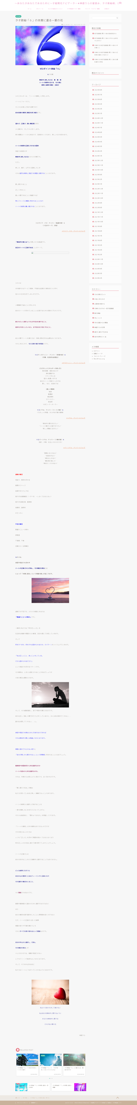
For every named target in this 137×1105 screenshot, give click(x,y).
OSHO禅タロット (100, 294)
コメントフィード (100, 356)
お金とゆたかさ (99, 299)
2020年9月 (98, 269)
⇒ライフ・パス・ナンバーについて (73, 231)
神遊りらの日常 (99, 327)
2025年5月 (98, 104)
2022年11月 (98, 193)
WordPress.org (99, 359)
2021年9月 (98, 226)
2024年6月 (98, 132)
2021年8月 (98, 231)
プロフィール (39, 8)
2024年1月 (98, 156)
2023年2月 (98, 179)
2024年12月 (98, 118)
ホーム (29, 8)
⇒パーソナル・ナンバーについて (74, 448)
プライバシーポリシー (22, 1103)
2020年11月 (98, 259)
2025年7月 (98, 95)
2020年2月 (98, 278)
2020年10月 (98, 264)
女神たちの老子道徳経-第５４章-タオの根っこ (106, 46)
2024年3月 (98, 146)
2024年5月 (98, 137)
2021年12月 (98, 212)
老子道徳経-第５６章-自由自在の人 (105, 33)
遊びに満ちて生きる (101, 332)
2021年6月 (98, 240)
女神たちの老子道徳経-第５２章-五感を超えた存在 (106, 61)
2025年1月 (98, 113)
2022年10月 (98, 198)
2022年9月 (98, 203)
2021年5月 (98, 245)
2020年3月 (98, 273)
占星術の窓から (99, 304)
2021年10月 (98, 222)
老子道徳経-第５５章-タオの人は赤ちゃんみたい (106, 39)
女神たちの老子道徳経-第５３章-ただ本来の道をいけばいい (106, 54)
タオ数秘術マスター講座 (74, 8)
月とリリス (98, 318)
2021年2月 (98, 255)
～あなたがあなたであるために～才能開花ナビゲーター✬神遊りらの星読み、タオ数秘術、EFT (68, 3)
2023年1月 (98, 184)
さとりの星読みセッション (55, 8)
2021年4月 (98, 250)
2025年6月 (98, 99)
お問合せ (106, 8)
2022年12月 (98, 189)
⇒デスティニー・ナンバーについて (73, 363)
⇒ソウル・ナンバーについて (75, 418)
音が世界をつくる (100, 337)
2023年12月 (98, 160)
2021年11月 (98, 217)
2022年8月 (98, 208)
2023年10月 (98, 170)
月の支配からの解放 (101, 323)
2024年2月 (98, 151)
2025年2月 (98, 109)
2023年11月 (98, 165)
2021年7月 (98, 236)
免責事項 (33, 1103)
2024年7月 (98, 128)
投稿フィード (98, 354)
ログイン (97, 351)
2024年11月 (98, 123)
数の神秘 (18, 16)
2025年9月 (98, 90)
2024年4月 (98, 142)
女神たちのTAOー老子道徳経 (104, 308)
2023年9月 (98, 175)
